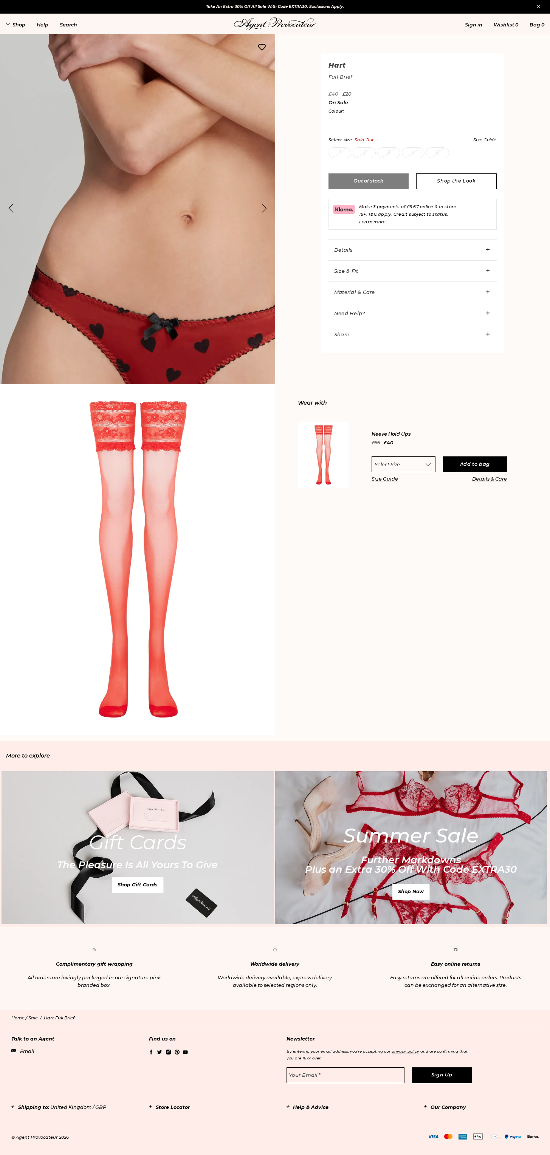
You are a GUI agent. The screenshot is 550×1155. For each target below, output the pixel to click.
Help (42, 25)
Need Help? (349, 313)
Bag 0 (537, 25)
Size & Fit (346, 271)
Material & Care (354, 292)
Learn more (372, 221)
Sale (33, 1017)
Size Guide (385, 479)
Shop (18, 25)
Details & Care (489, 479)
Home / (19, 1017)
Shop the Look (456, 181)
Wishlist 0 (506, 25)
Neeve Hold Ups (391, 434)
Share (341, 334)
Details (343, 250)
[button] (473, 25)
